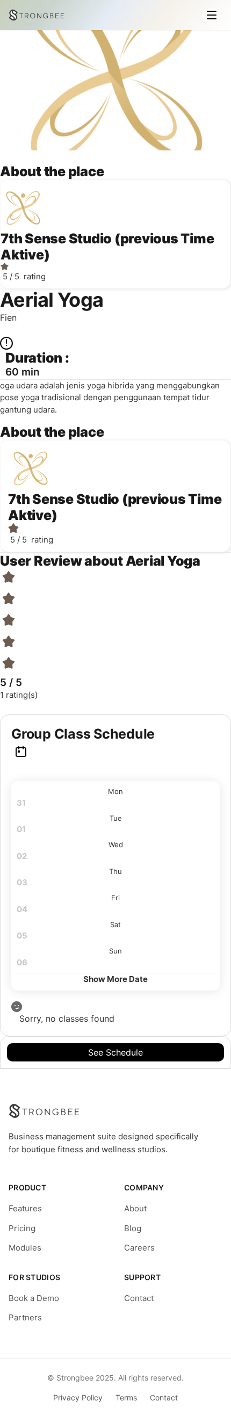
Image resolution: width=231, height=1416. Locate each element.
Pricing (22, 1228)
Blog (132, 1228)
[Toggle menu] (211, 15)
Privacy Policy (78, 1397)
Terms (126, 1397)
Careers (139, 1247)
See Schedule (115, 1052)
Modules (25, 1247)
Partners (25, 1317)
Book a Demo (34, 1298)
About (135, 1208)
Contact (139, 1298)
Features (25, 1208)
